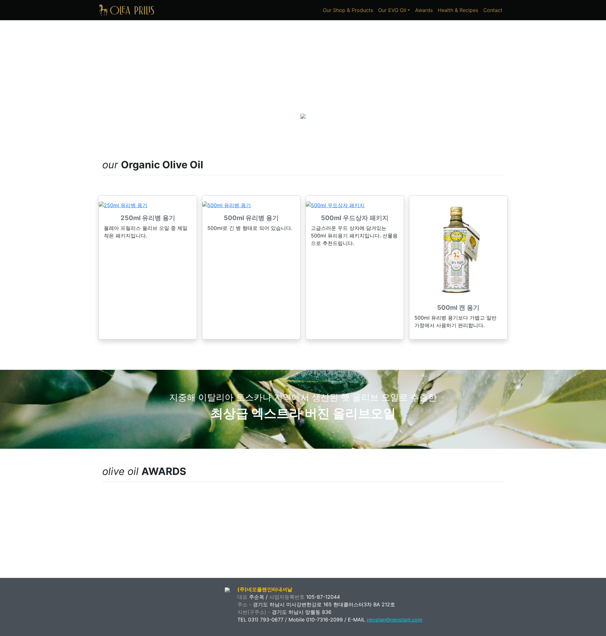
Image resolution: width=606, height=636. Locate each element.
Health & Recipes (458, 10)
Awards (424, 10)
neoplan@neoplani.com (394, 619)
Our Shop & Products (348, 10)
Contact (492, 10)
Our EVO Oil (392, 10)
